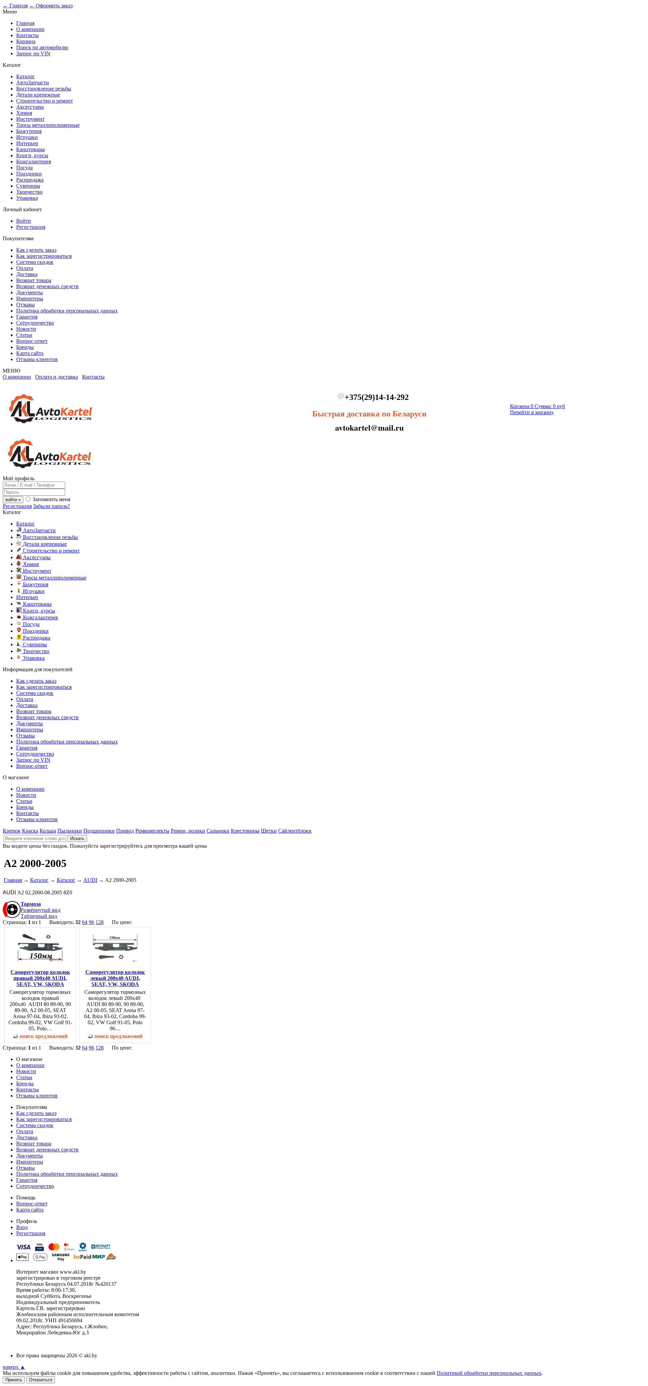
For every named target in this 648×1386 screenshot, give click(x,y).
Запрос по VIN (33, 53)
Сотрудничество (35, 323)
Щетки (269, 831)
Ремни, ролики (188, 831)
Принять (13, 1379)
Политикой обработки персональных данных (489, 1373)
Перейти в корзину (532, 412)
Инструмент (30, 119)
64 (84, 922)
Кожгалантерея (33, 161)
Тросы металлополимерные (48, 125)
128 (100, 922)
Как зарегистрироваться (44, 256)
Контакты (27, 35)
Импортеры (29, 298)
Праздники (29, 173)
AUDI (90, 880)
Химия (24, 113)
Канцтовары (30, 149)
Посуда (24, 167)
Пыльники (69, 831)
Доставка (26, 274)
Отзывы (25, 304)
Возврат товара (33, 280)
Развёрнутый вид (40, 910)
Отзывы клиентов (37, 359)
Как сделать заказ (36, 250)
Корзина (25, 41)
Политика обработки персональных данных (67, 311)
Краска (30, 831)
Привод (125, 831)
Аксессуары (30, 107)
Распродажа (30, 180)
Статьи (24, 335)
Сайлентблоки (295, 831)
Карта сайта (30, 353)
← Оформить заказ (51, 5)
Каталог (25, 76)
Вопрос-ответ (32, 341)
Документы (29, 292)
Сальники (218, 831)
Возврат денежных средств (47, 286)
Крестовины (245, 831)
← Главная (15, 5)
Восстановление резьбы (43, 88)
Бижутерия (29, 131)
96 (91, 922)
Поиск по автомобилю (42, 47)
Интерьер (27, 143)
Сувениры (28, 186)
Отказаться (40, 1379)
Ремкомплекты (152, 831)
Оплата (24, 268)
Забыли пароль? (51, 506)
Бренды (25, 347)
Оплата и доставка (56, 377)
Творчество (29, 192)
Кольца (47, 831)
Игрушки (27, 137)
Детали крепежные (38, 95)
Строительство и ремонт (44, 101)
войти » (13, 499)
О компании (30, 29)
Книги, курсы (32, 155)
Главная (25, 23)
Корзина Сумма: (537, 406)
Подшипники (99, 831)
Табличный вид (39, 916)
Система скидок (34, 262)
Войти (23, 221)
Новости (26, 329)
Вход (22, 1227)
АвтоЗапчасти (32, 82)
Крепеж (12, 831)
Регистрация (30, 227)
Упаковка (27, 198)
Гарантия (26, 317)
